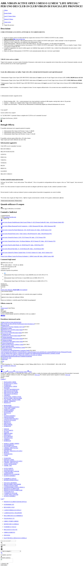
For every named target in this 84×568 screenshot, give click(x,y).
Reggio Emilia (20, 356)
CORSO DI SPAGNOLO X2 (8, 344)
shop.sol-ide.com (19, 39)
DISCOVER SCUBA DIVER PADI (10, 324)
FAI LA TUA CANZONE (8, 332)
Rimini (30, 356)
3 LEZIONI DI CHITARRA (8, 341)
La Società (57, 353)
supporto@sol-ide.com (10, 217)
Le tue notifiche (33, 353)
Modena (11, 356)
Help (54, 352)
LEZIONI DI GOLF (6, 326)
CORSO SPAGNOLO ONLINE (9, 347)
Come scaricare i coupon (15, 353)
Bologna (3, 356)
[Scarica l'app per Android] (6, 358)
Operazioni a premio (49, 353)
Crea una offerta (5, 353)
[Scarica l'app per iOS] (4, 359)
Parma (14, 356)
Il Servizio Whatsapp (60, 352)
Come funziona (5, 352)
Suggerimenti (40, 353)
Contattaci (3, 355)
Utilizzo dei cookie (23, 355)
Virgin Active (4, 308)
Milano (7, 356)
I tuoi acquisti (25, 353)
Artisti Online (19, 329)
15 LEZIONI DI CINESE (7, 350)
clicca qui (37, 374)
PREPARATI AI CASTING (8, 329)
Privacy (16, 355)
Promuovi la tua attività (37, 352)
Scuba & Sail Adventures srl (27, 324)
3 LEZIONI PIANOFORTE (8, 338)
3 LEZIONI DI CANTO (7, 335)
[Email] (4, 315)
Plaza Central (19, 344)
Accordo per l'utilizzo (36, 355)
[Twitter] (3, 315)
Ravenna (26, 356)
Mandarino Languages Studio (22, 350)
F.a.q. (29, 355)
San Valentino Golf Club (17, 326)
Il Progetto (68, 352)
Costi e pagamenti (48, 352)
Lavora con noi (10, 355)
